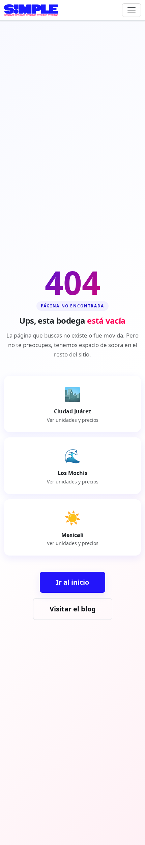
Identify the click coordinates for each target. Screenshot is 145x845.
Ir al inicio (72, 582)
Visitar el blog (73, 608)
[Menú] (131, 10)
